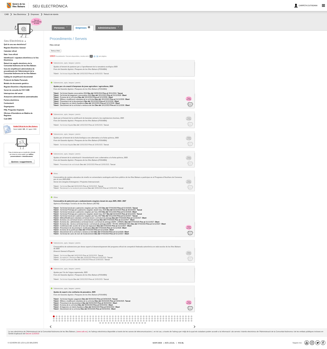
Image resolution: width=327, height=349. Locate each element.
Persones (59, 28)
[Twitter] (317, 342)
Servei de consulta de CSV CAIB (16, 90)
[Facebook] (323, 342)
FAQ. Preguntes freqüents (14, 110)
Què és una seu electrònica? (15, 44)
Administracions (107, 28)
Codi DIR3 (8, 119)
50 (97, 56)
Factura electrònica (11, 100)
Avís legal (170, 343)
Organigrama (9, 107)
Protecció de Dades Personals (16, 80)
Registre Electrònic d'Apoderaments (18, 87)
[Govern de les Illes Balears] (17, 5)
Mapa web (157, 343)
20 (94, 56)
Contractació (9, 103)
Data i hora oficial (11, 54)
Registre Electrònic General (15, 48)
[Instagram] (312, 342)
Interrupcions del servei (13, 93)
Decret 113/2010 (32, 334)
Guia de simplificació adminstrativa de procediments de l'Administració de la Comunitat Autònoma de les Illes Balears (20, 71)
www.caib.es (82, 331)
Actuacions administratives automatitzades (21, 97)
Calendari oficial (10, 51)
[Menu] (323, 5)
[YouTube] (306, 342)
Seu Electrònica (13, 40)
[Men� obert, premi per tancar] (25, 41)
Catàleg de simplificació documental (18, 77)
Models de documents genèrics (16, 83)
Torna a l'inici (55, 51)
